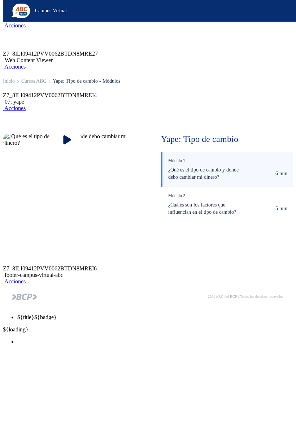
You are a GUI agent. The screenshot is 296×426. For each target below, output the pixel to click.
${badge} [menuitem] (37, 317)
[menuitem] (155, 342)
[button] (14, 25)
